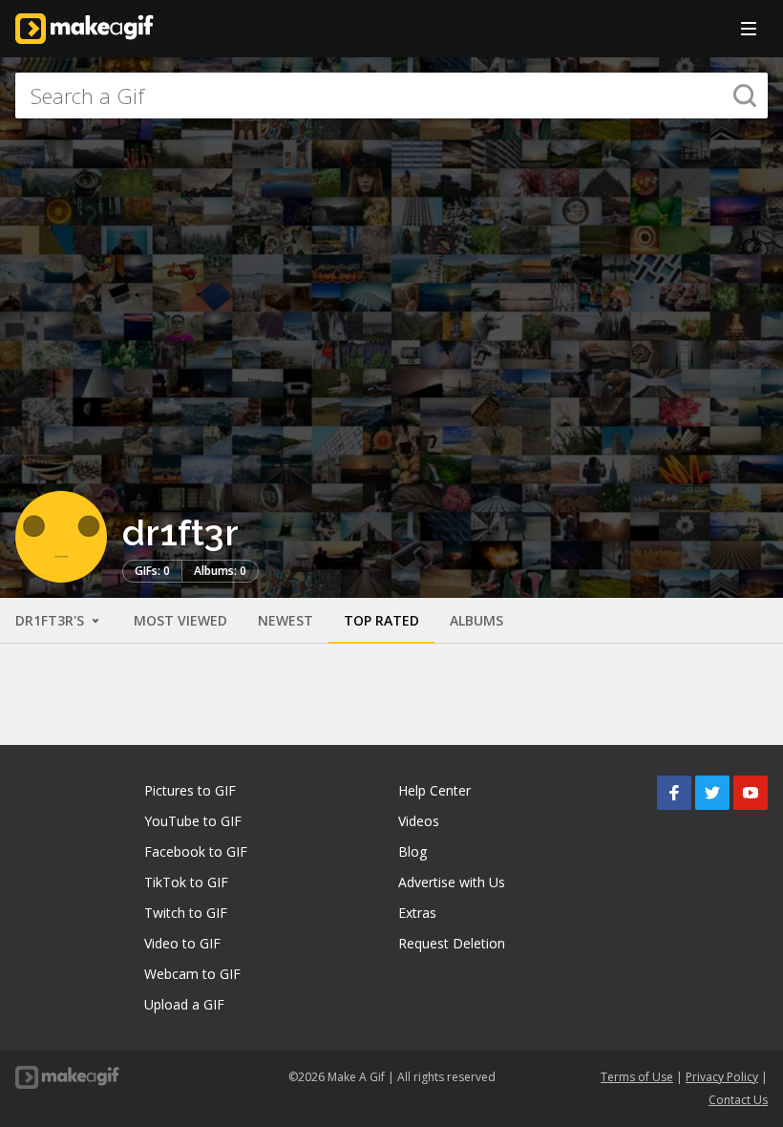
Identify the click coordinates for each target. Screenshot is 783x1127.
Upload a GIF (184, 1004)
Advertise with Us (451, 882)
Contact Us (738, 1100)
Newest (285, 620)
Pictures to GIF (190, 790)
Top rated (381, 620)
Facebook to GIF (195, 851)
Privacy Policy (722, 1077)
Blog (412, 851)
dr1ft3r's (51, 620)
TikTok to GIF (186, 882)
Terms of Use (637, 1077)
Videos (418, 821)
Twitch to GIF (185, 913)
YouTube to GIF (193, 821)
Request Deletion (451, 943)
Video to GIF (182, 943)
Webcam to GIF (192, 974)
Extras (417, 913)
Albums (476, 620)
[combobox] (391, 95)
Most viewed (180, 620)
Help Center (434, 790)
